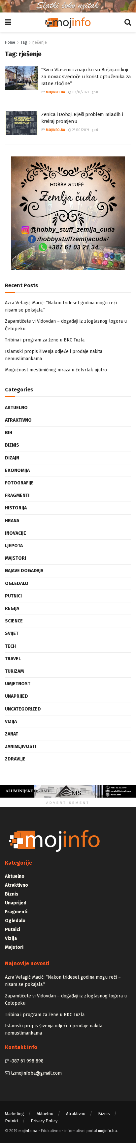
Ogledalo (16, 583)
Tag (23, 42)
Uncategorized (23, 709)
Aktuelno (16, 407)
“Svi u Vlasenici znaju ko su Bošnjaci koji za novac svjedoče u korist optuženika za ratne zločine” (86, 76)
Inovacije (15, 533)
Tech (10, 646)
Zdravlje (15, 759)
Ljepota (14, 545)
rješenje (39, 42)
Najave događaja (24, 570)
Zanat (11, 734)
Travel (13, 659)
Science (14, 621)
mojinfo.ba (55, 92)
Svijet (11, 633)
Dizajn (12, 458)
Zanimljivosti (20, 746)
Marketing (14, 1113)
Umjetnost (17, 684)
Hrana (12, 521)
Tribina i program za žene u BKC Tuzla (45, 340)
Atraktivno (18, 420)
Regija (12, 608)
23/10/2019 (80, 130)
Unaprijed (16, 696)
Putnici (13, 596)
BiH (8, 432)
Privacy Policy (44, 1120)
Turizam (14, 671)
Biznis (12, 445)
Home (10, 42)
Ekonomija (17, 470)
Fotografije (19, 483)
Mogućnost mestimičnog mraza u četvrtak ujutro (56, 370)
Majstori (15, 558)
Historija (16, 508)
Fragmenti (17, 495)
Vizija (11, 721)
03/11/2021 (80, 92)
